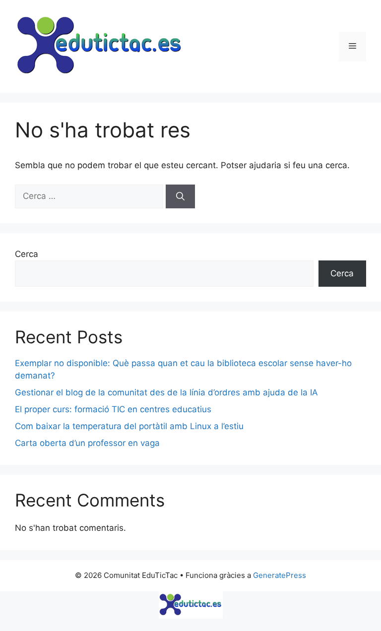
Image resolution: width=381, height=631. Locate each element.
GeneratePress (279, 575)
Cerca (26, 254)
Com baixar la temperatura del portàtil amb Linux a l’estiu (129, 426)
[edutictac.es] (190, 605)
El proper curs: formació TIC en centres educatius (113, 409)
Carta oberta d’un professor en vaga (87, 443)
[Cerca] (180, 196)
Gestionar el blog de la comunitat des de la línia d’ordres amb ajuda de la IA (166, 392)
